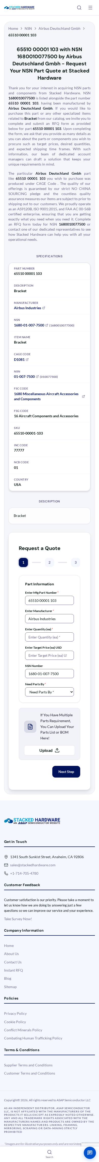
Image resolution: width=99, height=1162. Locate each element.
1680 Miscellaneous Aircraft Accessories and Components (46, 396)
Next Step (66, 771)
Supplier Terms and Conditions (28, 1065)
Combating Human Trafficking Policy (33, 1038)
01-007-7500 (24, 376)
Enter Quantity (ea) (39, 629)
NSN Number (34, 666)
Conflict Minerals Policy (23, 1030)
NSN (28, 28)
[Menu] (90, 7)
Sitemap (10, 987)
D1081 (19, 359)
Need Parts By (35, 684)
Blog (7, 978)
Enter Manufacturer (39, 611)
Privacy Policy (15, 1013)
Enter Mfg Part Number (42, 592)
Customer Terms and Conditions (29, 1073)
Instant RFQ (13, 970)
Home (13, 28)
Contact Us (13, 962)
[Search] (79, 7)
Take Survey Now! (18, 919)
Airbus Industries (27, 308)
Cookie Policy (15, 1022)
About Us (11, 953)
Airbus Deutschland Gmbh (59, 28)
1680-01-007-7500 (29, 325)
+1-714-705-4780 (24, 873)
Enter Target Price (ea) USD (43, 647)
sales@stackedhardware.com (33, 865)
